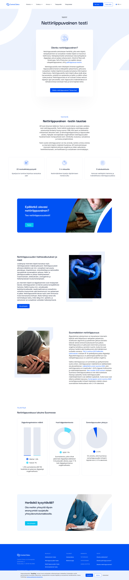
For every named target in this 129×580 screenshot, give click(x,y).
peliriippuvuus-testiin (74, 62)
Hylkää (98, 575)
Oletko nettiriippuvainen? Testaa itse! (64, 90)
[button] (29, 4)
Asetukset (105, 575)
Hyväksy (89, 575)
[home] (13, 4)
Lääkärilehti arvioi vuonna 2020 (94, 366)
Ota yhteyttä (23, 306)
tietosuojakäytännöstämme (35, 577)
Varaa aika (108, 4)
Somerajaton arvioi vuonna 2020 (99, 379)
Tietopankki (58, 4)
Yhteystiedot (68, 4)
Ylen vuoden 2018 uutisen (96, 370)
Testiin (29, 225)
